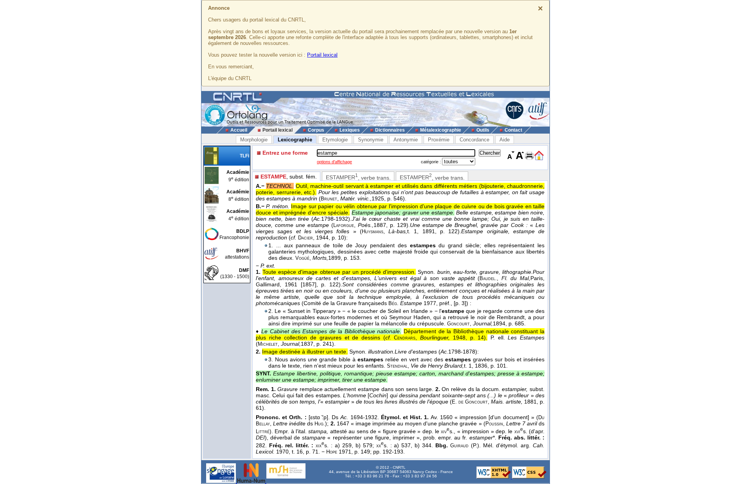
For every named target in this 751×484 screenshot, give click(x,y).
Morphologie (254, 140)
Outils (482, 130)
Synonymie (370, 140)
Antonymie (405, 140)
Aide (504, 140)
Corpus (316, 130)
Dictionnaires (390, 130)
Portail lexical (322, 55)
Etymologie (335, 140)
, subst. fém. (289, 176)
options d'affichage (334, 161)
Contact (513, 130)
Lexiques (350, 130)
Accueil (238, 130)
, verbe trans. (358, 176)
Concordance (474, 140)
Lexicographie (295, 140)
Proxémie (438, 140)
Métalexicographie (440, 130)
